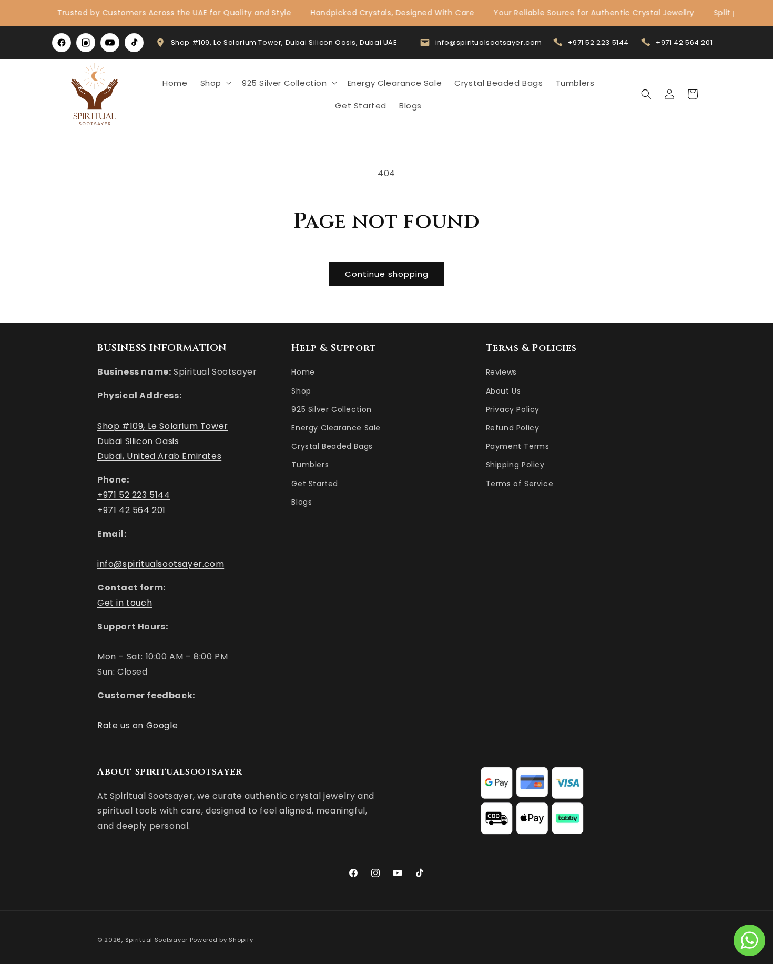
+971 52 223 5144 (598, 42)
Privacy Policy (513, 409)
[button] (215, 83)
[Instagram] (85, 42)
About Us (503, 391)
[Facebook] (61, 42)
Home (302, 372)
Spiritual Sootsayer (156, 940)
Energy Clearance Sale (336, 428)
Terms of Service (520, 483)
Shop (301, 391)
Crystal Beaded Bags (331, 446)
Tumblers (310, 465)
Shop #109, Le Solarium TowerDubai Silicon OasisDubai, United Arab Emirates (162, 441)
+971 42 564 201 (684, 42)
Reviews (501, 372)
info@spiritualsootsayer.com (488, 42)
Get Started (314, 483)
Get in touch (124, 603)
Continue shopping (387, 273)
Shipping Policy (515, 465)
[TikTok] (134, 42)
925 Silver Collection (331, 409)
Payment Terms (518, 446)
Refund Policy (513, 428)
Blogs (301, 502)
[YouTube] (109, 42)
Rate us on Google (137, 726)
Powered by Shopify (221, 940)
